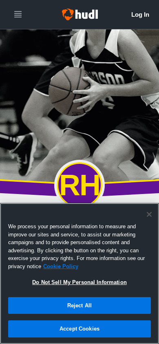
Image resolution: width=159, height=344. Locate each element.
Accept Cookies (79, 329)
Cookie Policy (60, 266)
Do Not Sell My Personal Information (79, 282)
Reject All (79, 305)
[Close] (149, 214)
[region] (79, 273)
